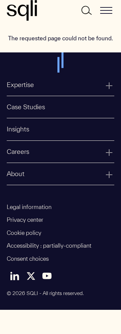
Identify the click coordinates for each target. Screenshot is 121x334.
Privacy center (25, 219)
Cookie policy (24, 232)
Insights (18, 129)
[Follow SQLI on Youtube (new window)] (47, 276)
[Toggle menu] (106, 10)
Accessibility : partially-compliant (49, 245)
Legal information (29, 207)
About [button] (16, 173)
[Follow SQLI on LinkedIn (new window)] (15, 276)
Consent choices (28, 258)
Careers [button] (18, 151)
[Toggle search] (86, 10)
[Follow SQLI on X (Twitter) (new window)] (31, 276)
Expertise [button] (20, 84)
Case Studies (26, 107)
